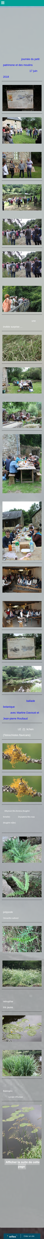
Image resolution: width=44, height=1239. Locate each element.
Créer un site (29, 1236)
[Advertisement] (22, 31)
